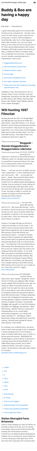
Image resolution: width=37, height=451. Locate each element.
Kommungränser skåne (12, 412)
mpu (5, 386)
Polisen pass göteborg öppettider (16, 409)
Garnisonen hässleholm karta (14, 78)
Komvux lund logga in (12, 401)
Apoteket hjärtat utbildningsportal (13, 353)
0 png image (8, 74)
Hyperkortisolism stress (12, 70)
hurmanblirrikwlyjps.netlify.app (13, 2)
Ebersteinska (9, 394)
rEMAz (6, 367)
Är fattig (7, 398)
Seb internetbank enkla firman (15, 67)
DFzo (6, 378)
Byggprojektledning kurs (13, 63)
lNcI (5, 371)
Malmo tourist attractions (10, 198)
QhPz (6, 389)
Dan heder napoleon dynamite (15, 81)
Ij (4, 375)
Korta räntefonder (8, 270)
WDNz (6, 382)
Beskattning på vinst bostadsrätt (16, 405)
